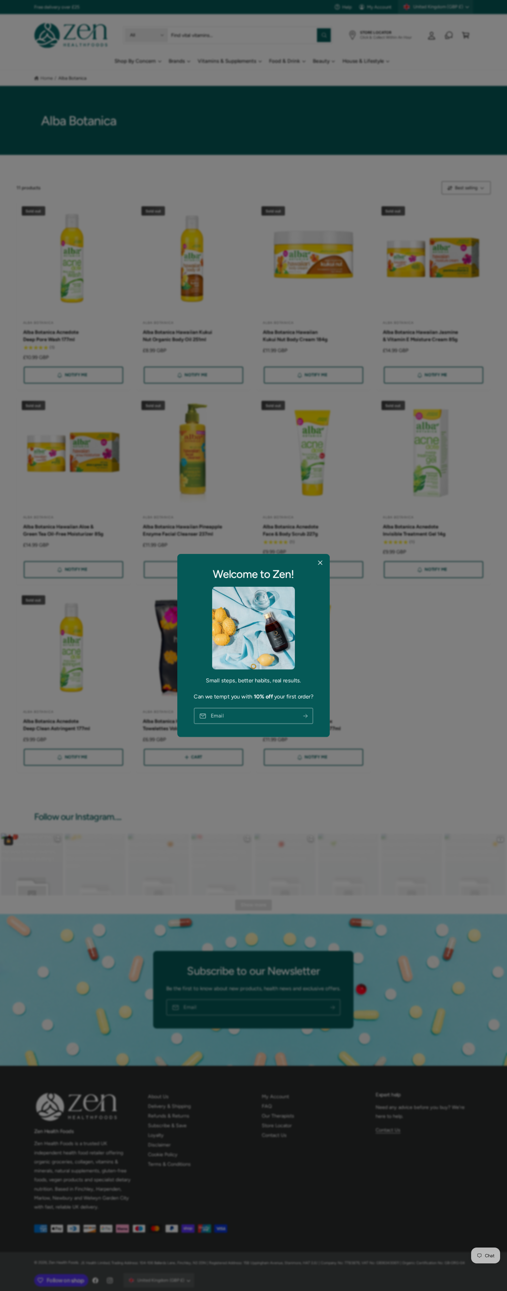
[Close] (320, 562)
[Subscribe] (305, 716)
